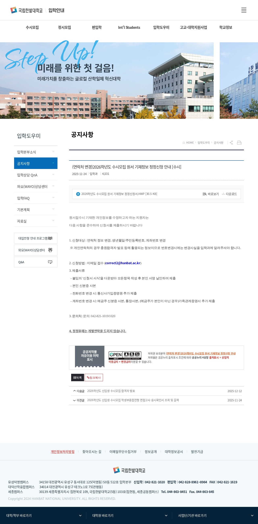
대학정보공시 (174, 451)
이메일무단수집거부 (123, 451)
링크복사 (95, 377)
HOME (190, 142)
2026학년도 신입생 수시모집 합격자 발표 (151, 391)
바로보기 (213, 194)
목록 (79, 377)
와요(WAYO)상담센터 (31, 250)
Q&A (21, 262)
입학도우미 (204, 142)
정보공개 (151, 451)
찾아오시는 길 (91, 451)
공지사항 (218, 142)
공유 (232, 142)
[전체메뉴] (244, 10)
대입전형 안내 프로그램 (32, 238)
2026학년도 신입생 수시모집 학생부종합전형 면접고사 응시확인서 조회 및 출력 (151, 400)
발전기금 (197, 451)
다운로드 (231, 194)
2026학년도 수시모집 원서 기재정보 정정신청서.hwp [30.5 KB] (119, 194)
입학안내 (37, 10)
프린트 (239, 142)
